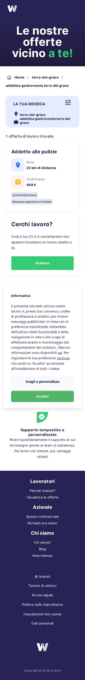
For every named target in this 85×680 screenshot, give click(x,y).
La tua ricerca (29, 104)
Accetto (42, 396)
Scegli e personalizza (42, 381)
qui (60, 353)
